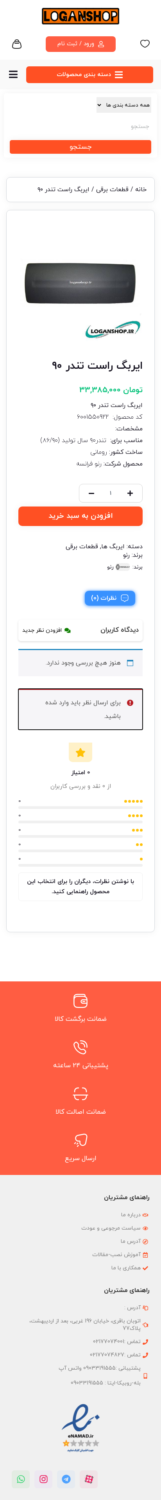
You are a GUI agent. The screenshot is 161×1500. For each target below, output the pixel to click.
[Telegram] (66, 1479)
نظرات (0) (103, 598)
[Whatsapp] (21, 1479)
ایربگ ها (113, 546)
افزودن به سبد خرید (80, 516)
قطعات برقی (112, 189)
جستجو (80, 147)
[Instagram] (43, 1479)
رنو (126, 555)
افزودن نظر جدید (42, 630)
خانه (141, 189)
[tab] (110, 598)
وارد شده (57, 702)
